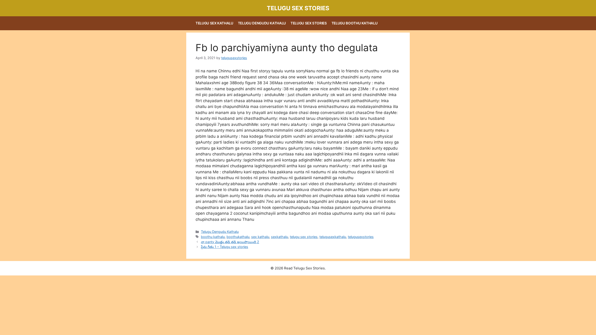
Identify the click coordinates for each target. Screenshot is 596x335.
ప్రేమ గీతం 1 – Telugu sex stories (224, 247)
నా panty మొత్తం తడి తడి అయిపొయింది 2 (230, 242)
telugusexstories (361, 237)
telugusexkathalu (332, 237)
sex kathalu (260, 237)
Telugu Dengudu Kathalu (262, 23)
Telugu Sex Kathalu (214, 23)
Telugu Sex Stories (298, 8)
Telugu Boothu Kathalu (355, 23)
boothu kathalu (213, 237)
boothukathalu (238, 237)
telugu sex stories (304, 237)
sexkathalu (279, 237)
